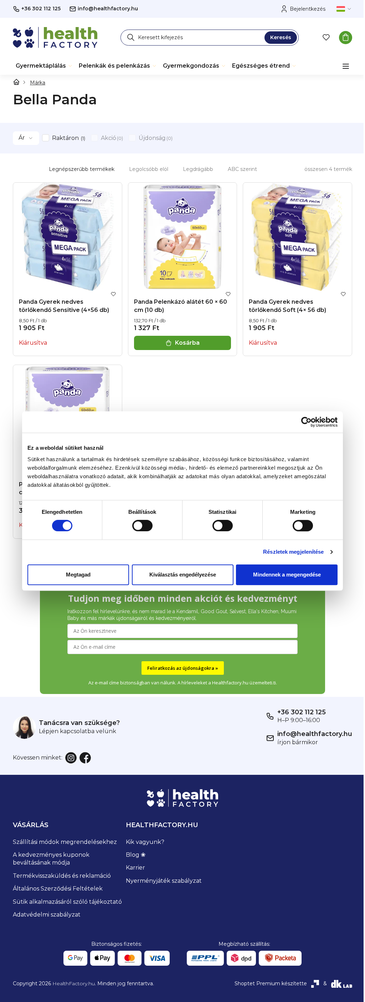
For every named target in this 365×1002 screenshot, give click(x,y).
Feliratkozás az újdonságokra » (182, 668)
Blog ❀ (135, 854)
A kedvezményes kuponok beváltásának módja (51, 858)
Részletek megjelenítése (293, 552)
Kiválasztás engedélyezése (182, 575)
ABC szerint (242, 169)
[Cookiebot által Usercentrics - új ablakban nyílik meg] (306, 422)
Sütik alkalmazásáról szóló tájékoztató (67, 901)
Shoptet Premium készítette (271, 983)
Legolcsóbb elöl (148, 169)
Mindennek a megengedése (287, 575)
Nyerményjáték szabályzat (164, 880)
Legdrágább (198, 169)
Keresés (280, 37)
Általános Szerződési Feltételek (58, 888)
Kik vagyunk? (145, 842)
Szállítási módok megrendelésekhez (65, 842)
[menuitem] (44, 66)
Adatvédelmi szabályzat (47, 914)
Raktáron (68, 138)
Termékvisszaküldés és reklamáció (62, 875)
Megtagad (78, 575)
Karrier (135, 867)
